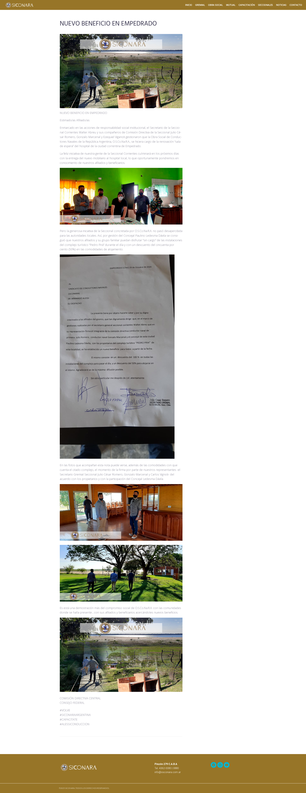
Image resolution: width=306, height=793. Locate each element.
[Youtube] (226, 765)
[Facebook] (213, 765)
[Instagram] (220, 765)
